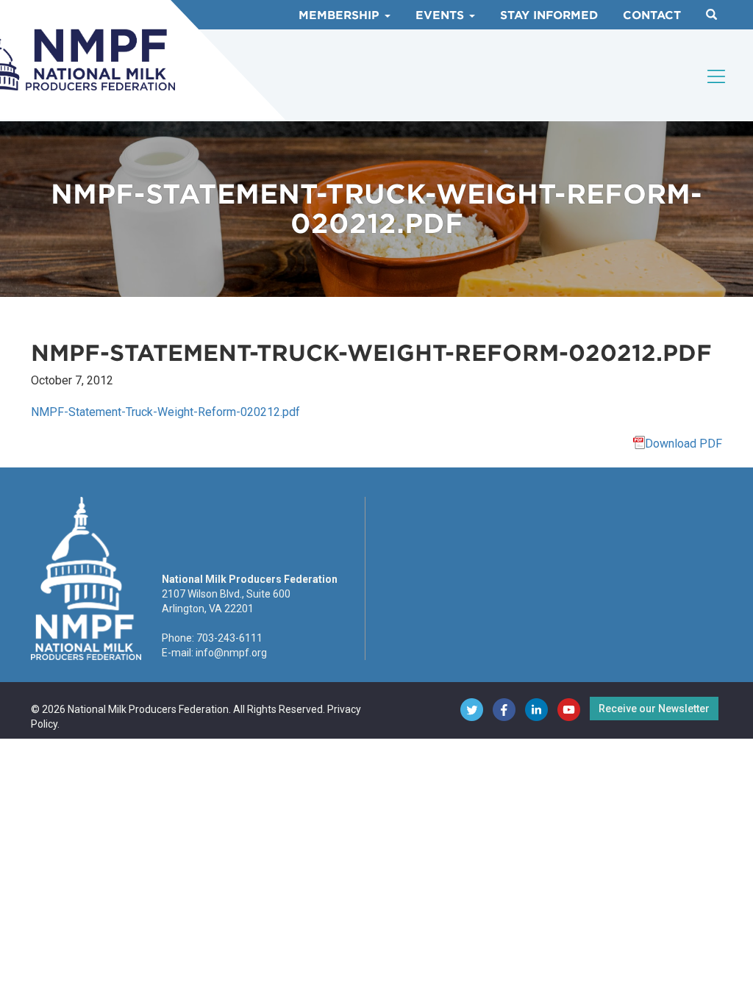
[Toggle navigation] (717, 76)
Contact (652, 15)
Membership (341, 15)
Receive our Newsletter (654, 708)
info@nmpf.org (231, 653)
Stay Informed (549, 15)
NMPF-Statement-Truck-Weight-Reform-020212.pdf (165, 412)
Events (441, 15)
